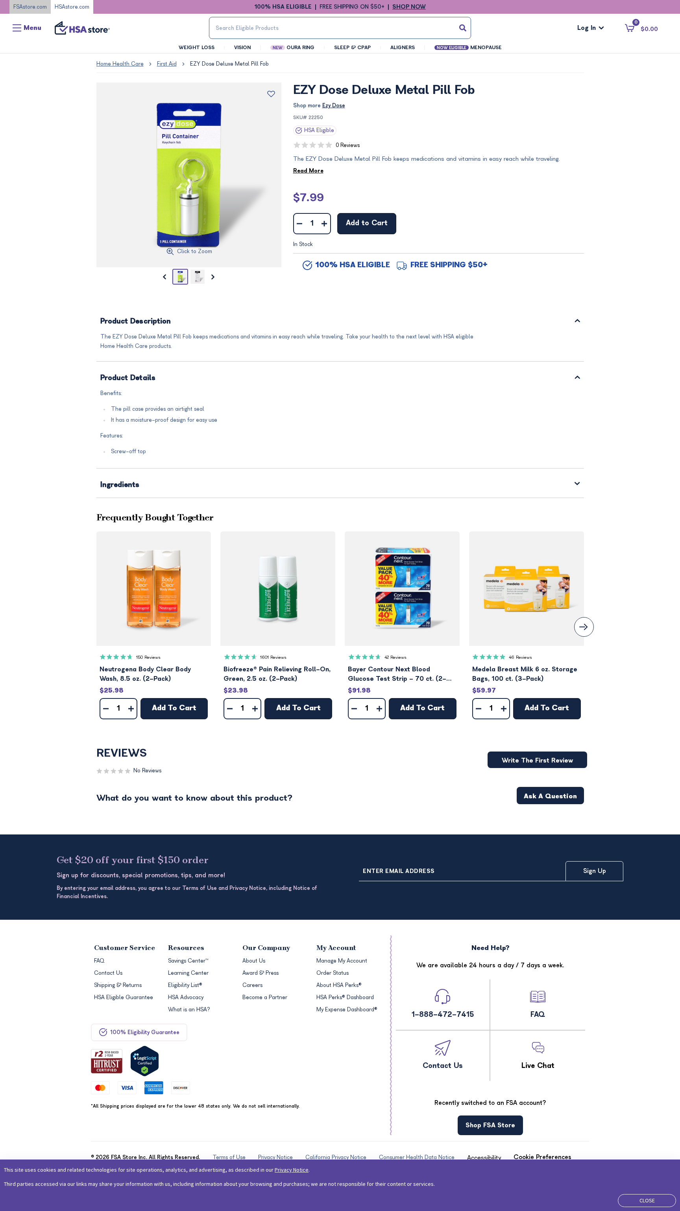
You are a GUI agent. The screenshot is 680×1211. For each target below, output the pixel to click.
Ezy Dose (333, 105)
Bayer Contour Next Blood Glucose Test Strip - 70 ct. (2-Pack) (397, 675)
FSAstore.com (30, 7)
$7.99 (308, 197)
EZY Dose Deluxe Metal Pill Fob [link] (229, 64)
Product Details (128, 378)
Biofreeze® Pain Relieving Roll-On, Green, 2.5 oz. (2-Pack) (277, 674)
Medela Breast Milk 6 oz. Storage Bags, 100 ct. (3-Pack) (524, 674)
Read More (308, 170)
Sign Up (594, 871)
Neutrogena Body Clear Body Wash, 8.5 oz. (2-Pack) (145, 674)
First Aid (167, 64)
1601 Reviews (273, 657)
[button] (153, 588)
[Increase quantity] (324, 223)
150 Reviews (148, 657)
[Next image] (213, 276)
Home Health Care (120, 64)
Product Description (135, 321)
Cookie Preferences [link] (542, 1157)
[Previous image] (164, 276)
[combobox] (340, 28)
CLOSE (647, 1200)
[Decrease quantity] (299, 223)
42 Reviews (395, 657)
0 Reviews (348, 145)
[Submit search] (462, 27)
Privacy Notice (292, 1169)
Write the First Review (537, 760)
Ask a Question (550, 796)
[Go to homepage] (82, 28)
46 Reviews (520, 657)
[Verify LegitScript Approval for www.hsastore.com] (144, 1061)
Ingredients (120, 485)
